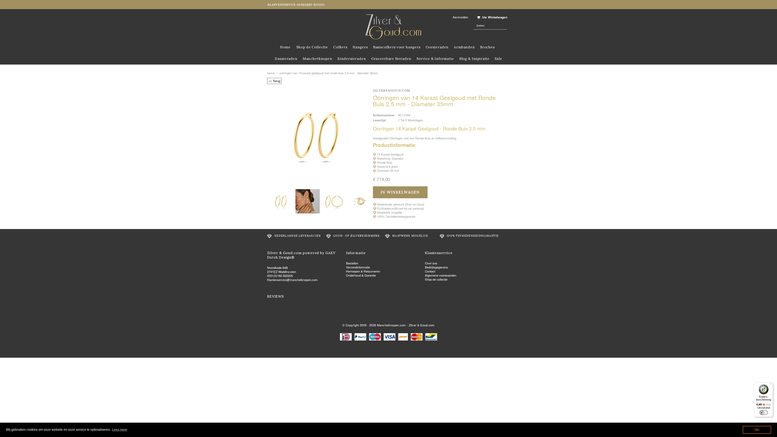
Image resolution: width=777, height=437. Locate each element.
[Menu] (770, 384)
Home (271, 73)
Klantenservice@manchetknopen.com (292, 280)
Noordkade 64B (277, 267)
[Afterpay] (403, 336)
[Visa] (390, 336)
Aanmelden (460, 17)
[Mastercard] (417, 336)
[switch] (764, 412)
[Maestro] (375, 336)
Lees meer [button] (119, 429)
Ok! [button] (757, 429)
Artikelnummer (384, 115)
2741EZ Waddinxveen (281, 271)
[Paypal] (361, 336)
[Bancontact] (431, 336)
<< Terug (274, 81)
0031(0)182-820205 (280, 276)
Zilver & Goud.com (422, 325)
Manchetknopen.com (391, 325)
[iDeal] (346, 336)
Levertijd (379, 120)
